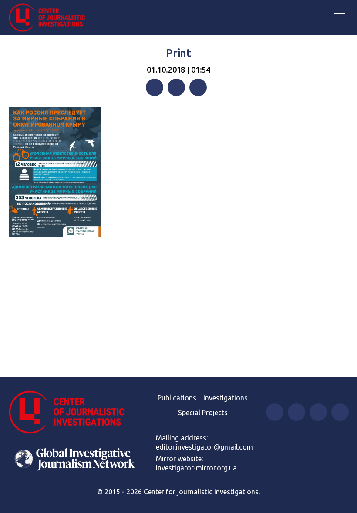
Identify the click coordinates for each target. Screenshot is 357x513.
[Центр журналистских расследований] (50, 17)
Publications (177, 398)
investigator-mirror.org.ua (196, 468)
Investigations (225, 398)
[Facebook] (154, 87)
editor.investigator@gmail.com (204, 447)
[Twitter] (176, 87)
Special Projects (203, 412)
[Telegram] (198, 87)
